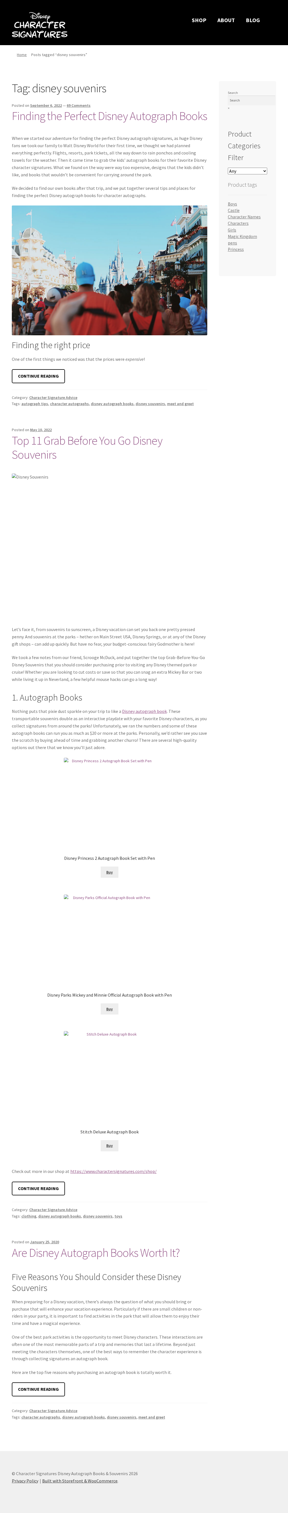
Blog (253, 20)
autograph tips (34, 403)
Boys (232, 204)
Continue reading (41, 378)
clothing (28, 1216)
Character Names (244, 217)
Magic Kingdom (242, 236)
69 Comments (79, 105)
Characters (238, 223)
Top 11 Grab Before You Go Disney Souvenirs (87, 447)
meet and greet (180, 403)
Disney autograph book (144, 711)
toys (118, 1216)
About (226, 20)
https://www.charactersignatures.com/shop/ (113, 1171)
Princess (236, 249)
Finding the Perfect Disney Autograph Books (109, 115)
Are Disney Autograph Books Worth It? (96, 1252)
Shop (199, 20)
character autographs (69, 403)
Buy (109, 872)
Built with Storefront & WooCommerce (80, 1481)
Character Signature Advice (53, 397)
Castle (234, 210)
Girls (232, 230)
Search (233, 93)
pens (232, 243)
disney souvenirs (150, 403)
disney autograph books (112, 403)
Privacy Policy (25, 1481)
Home (22, 54)
